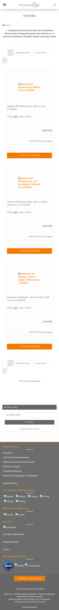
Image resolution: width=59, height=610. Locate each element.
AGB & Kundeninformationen (16, 457)
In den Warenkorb (29, 155)
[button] (5, 53)
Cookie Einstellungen (29, 607)
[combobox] (23, 53)
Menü (4, 4)
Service (6, 549)
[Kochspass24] (29, 4)
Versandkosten (45, 599)
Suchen (29, 422)
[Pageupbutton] (50, 605)
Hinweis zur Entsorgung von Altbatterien (20, 476)
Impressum (7, 453)
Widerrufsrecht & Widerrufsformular (19, 462)
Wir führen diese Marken (13, 534)
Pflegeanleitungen (10, 542)
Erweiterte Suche (29, 429)
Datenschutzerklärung (12, 471)
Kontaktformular (10, 483)
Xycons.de (42, 602)
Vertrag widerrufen (29, 578)
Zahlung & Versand (11, 466)
